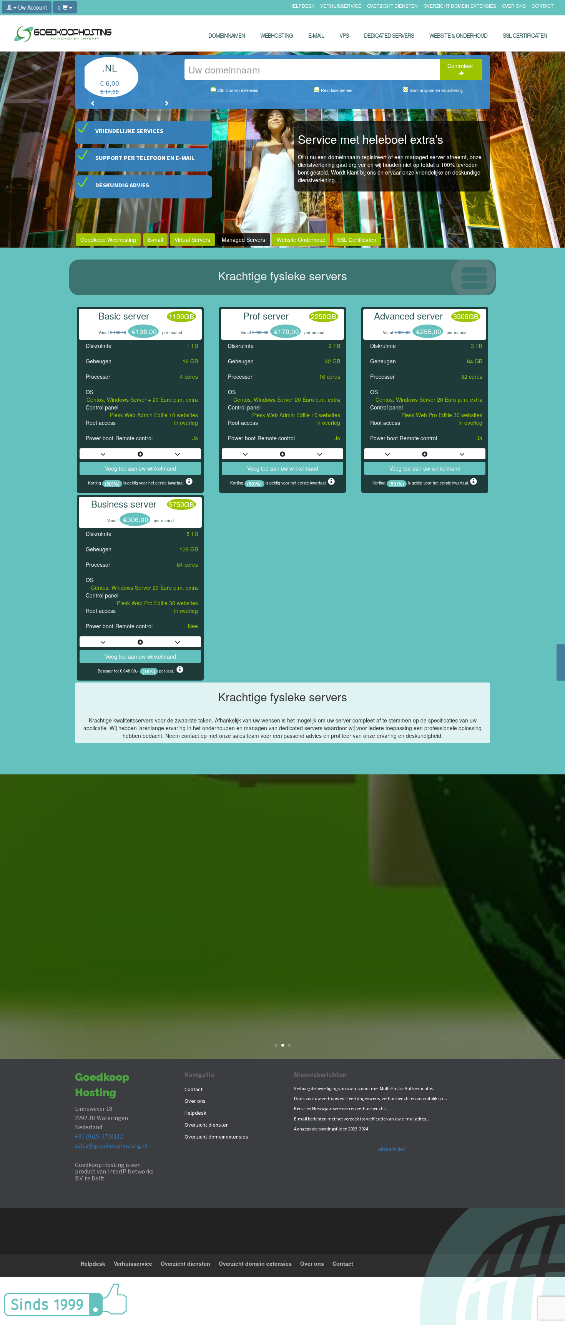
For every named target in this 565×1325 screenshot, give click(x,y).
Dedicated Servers (389, 35)
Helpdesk (301, 6)
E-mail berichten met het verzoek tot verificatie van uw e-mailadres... (361, 1119)
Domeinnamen (226, 35)
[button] (93, 103)
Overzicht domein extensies (460, 6)
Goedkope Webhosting (108, 239)
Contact (542, 6)
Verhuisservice (340, 6)
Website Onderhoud (301, 239)
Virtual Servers (192, 239)
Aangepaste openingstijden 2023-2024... (333, 1129)
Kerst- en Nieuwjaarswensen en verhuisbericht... (341, 1108)
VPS (344, 35)
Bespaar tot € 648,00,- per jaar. (137, 671)
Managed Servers (243, 239)
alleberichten (391, 1148)
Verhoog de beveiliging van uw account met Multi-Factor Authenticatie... (364, 1088)
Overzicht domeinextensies (216, 1136)
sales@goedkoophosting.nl (111, 1145)
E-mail (155, 239)
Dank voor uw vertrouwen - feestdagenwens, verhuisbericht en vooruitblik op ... (370, 1098)
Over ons (514, 6)
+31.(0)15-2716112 (99, 1136)
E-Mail (316, 35)
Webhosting (276, 35)
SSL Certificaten (525, 35)
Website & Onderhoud (458, 35)
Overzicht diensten (392, 6)
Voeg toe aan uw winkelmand (140, 468)
